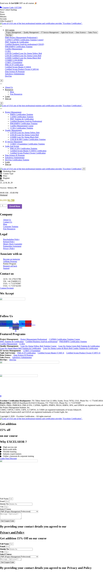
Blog (12, 92)
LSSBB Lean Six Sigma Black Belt (24, 137)
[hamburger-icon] (1, 26)
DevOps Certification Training (17, 160)
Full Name (4, 499)
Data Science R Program (15, 155)
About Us (9, 87)
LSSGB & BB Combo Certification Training (28, 139)
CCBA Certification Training (21, 128)
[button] (3, 195)
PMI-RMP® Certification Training (23, 123)
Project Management (13, 112)
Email (2, 501)
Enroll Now (15, 206)
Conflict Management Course (21, 126)
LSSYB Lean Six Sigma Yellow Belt (24, 133)
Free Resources (16, 94)
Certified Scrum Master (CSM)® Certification (28, 151)
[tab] (13, 32)
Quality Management (13, 130)
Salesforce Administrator (14, 157)
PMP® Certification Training (21, 114)
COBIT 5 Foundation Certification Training (27, 144)
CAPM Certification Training (21, 117)
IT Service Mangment (13, 142)
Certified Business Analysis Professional (26, 121)
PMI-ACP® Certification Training (23, 148)
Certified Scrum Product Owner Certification (28, 153)
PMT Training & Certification (22, 119)
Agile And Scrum (12, 146)
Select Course (5, 509)
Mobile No (4, 504)
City (2, 507)
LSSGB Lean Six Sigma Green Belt (24, 135)
